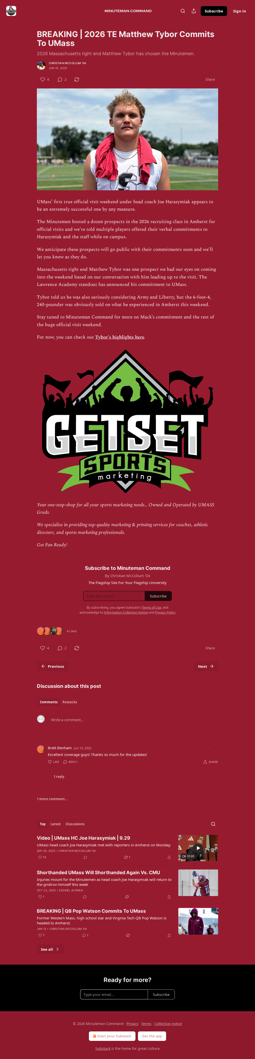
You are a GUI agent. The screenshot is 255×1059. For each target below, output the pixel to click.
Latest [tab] (56, 824)
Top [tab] (43, 824)
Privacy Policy (165, 612)
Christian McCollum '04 (67, 63)
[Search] (183, 11)
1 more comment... (52, 799)
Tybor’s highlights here (119, 337)
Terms (146, 1023)
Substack (102, 1048)
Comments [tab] (49, 702)
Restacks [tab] (70, 702)
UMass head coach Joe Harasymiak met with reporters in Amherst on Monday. (104, 844)
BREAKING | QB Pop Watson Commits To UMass (91, 911)
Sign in (239, 10)
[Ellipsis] (216, 748)
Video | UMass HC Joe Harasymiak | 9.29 (83, 838)
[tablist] (58, 702)
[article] (127, 848)
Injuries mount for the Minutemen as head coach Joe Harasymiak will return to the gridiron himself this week (104, 882)
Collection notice (168, 1023)
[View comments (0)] (85, 857)
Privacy (132, 1023)
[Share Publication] (194, 11)
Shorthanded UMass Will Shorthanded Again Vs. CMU (98, 872)
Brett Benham (60, 747)
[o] (198, 848)
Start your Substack (114, 1036)
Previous (56, 666)
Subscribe (214, 10)
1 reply (59, 776)
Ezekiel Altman (71, 890)
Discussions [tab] (75, 824)
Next (202, 666)
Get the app (152, 1036)
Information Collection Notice (126, 612)
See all (47, 949)
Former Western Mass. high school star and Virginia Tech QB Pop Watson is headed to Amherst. (101, 920)
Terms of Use (151, 607)
